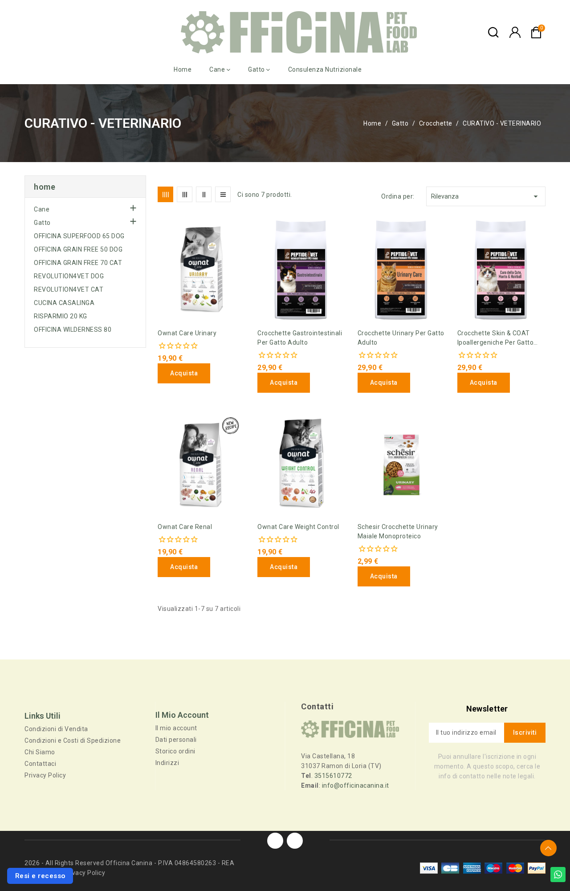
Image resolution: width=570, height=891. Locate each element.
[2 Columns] (203, 194)
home (44, 186)
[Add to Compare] (160, 244)
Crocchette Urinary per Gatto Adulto (401, 338)
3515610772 (333, 775)
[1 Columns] (223, 194)
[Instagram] (295, 841)
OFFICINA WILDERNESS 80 (72, 329)
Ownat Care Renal (185, 526)
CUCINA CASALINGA (64, 302)
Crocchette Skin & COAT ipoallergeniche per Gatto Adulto (495, 338)
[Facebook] (275, 841)
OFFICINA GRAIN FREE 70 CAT (78, 262)
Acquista (184, 373)
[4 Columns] (165, 194)
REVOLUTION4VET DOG (69, 276)
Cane (41, 209)
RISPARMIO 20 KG (60, 316)
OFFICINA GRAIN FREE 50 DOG (78, 249)
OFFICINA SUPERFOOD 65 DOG (79, 236)
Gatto (42, 222)
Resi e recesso (40, 876)
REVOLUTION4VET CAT (68, 289)
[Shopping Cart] (536, 32)
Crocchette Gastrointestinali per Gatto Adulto (299, 338)
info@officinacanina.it (355, 785)
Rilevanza (486, 196)
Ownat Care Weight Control (298, 526)
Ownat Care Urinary (187, 333)
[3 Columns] (184, 194)
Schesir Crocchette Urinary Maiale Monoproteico (398, 531)
